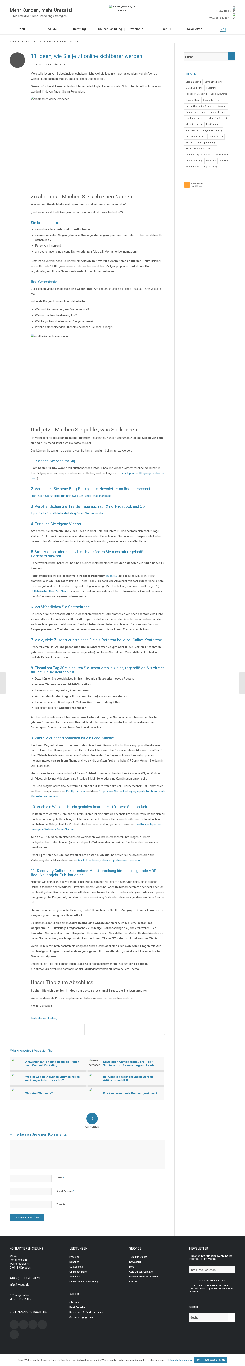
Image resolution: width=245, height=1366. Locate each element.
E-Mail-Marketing (194, 88)
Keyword (222, 106)
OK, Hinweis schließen (211, 1359)
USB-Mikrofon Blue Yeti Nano (49, 591)
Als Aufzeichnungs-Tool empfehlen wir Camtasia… (109, 860)
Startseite (15, 41)
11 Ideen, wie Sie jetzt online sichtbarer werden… (88, 56)
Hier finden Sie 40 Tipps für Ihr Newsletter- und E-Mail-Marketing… (72, 496)
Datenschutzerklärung (179, 1360)
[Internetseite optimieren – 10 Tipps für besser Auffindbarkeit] (3, 683)
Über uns (74, 1302)
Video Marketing (194, 160)
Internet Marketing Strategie (200, 106)
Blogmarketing (193, 82)
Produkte (74, 1257)
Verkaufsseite (223, 154)
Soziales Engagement (81, 1317)
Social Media (216, 136)
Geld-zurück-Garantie (141, 1271)
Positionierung (213, 124)
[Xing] (14, 1324)
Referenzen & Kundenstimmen (86, 1312)
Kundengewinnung (195, 112)
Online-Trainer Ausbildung (83, 1281)
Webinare (211, 160)
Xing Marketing (210, 167)
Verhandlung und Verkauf (199, 154)
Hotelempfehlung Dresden (143, 1276)
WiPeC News (192, 167)
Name (60, 1177)
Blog (24, 41)
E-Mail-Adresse (65, 1190)
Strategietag (76, 1266)
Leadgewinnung (194, 118)
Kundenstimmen (217, 112)
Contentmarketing (213, 82)
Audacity (111, 575)
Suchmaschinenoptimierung (201, 142)
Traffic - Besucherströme (198, 148)
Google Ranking (211, 100)
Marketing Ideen (194, 124)
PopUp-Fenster (75, 791)
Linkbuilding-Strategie (217, 118)
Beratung (74, 1261)
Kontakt (133, 1281)
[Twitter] (33, 1324)
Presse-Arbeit (193, 130)
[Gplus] (42, 1324)
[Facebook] (23, 1324)
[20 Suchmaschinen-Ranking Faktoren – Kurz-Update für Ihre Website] (242, 683)
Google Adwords (218, 94)
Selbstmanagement (196, 136)
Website (60, 1204)
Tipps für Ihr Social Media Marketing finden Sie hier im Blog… (68, 513)
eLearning (211, 88)
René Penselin (57, 64)
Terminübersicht (138, 1257)
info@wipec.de (223, 10)
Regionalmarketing (213, 130)
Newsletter (135, 1261)
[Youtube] (14, 1334)
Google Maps (192, 100)
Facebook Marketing (196, 94)
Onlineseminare (78, 1271)
